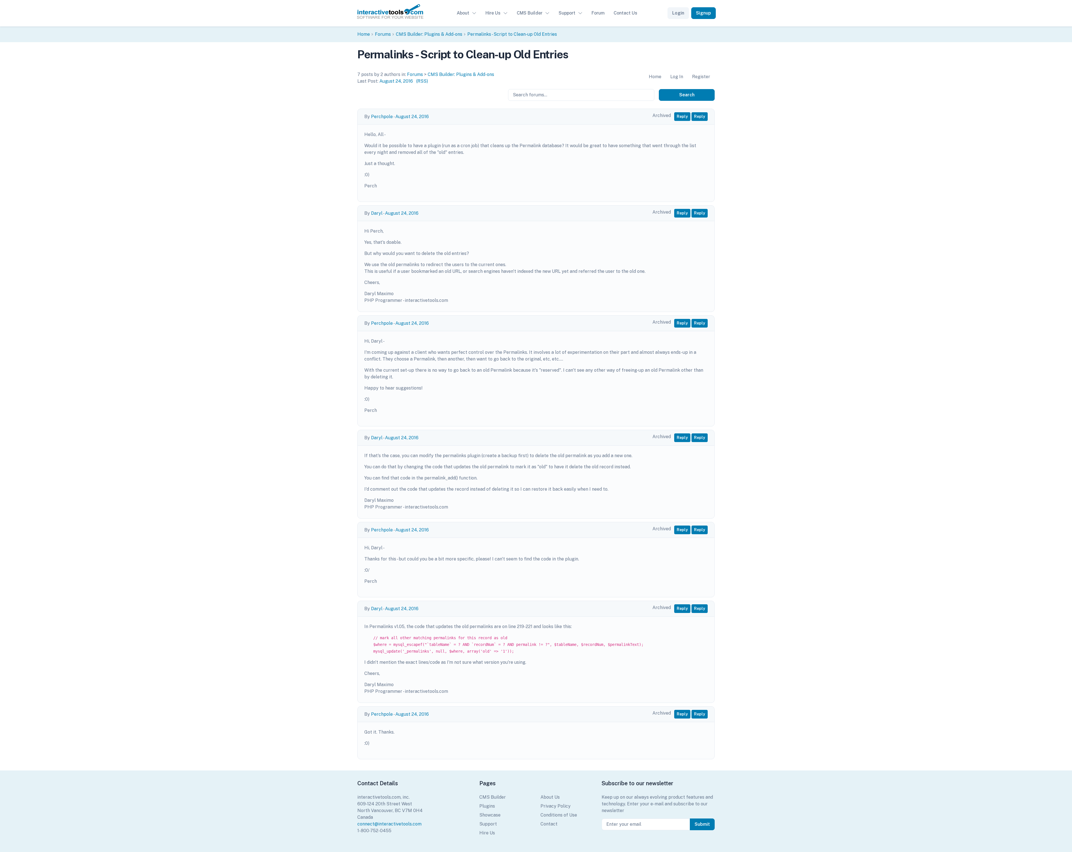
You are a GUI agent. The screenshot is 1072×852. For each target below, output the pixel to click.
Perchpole (382, 116)
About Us (550, 797)
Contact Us (625, 13)
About (463, 13)
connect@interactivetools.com (389, 824)
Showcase (490, 815)
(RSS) (422, 81)
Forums (383, 34)
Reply (682, 116)
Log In (676, 76)
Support (567, 13)
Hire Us (493, 13)
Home (363, 34)
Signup (703, 13)
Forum (598, 13)
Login (678, 13)
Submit (702, 824)
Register (701, 76)
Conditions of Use (558, 815)
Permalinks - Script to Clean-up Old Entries (512, 34)
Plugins (487, 806)
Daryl (376, 213)
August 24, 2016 (396, 81)
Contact (548, 824)
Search (687, 94)
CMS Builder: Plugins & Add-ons (429, 34)
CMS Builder (529, 13)
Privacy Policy (555, 806)
